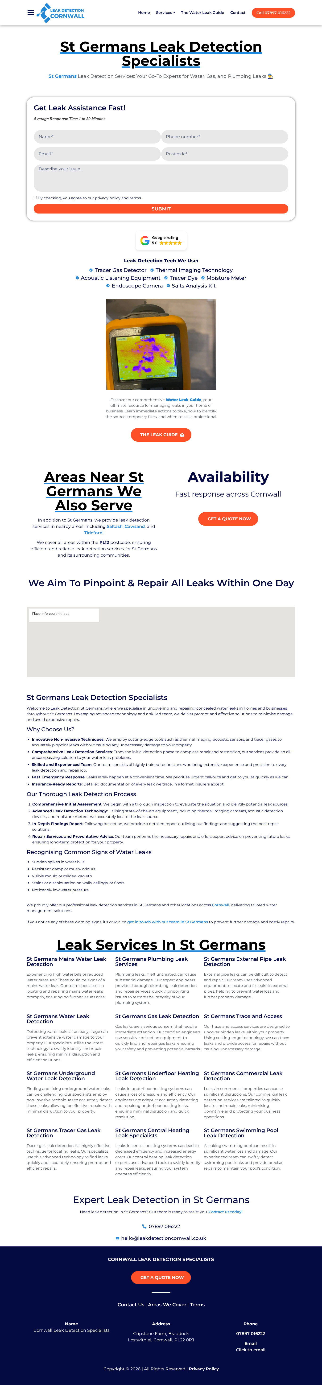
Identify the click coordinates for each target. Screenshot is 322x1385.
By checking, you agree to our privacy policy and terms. (90, 198)
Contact (238, 12)
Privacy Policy (204, 1369)
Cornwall (220, 905)
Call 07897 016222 (273, 13)
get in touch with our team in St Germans (167, 922)
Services (165, 12)
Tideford (93, 532)
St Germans (63, 76)
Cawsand (135, 526)
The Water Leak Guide (202, 12)
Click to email (250, 1349)
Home (144, 12)
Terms (197, 1304)
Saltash (115, 526)
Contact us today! (225, 1212)
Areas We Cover (167, 1304)
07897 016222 (250, 1333)
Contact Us (131, 1304)
